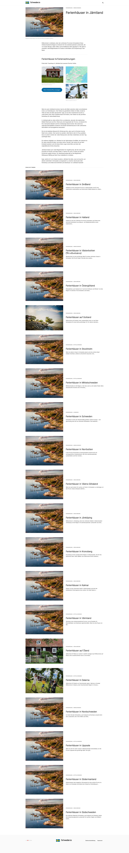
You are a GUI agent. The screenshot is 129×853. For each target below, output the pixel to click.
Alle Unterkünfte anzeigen (52, 90)
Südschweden (77, 180)
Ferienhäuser (69, 7)
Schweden (76, 412)
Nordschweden (77, 7)
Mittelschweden (78, 344)
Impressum (99, 840)
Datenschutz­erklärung (90, 840)
